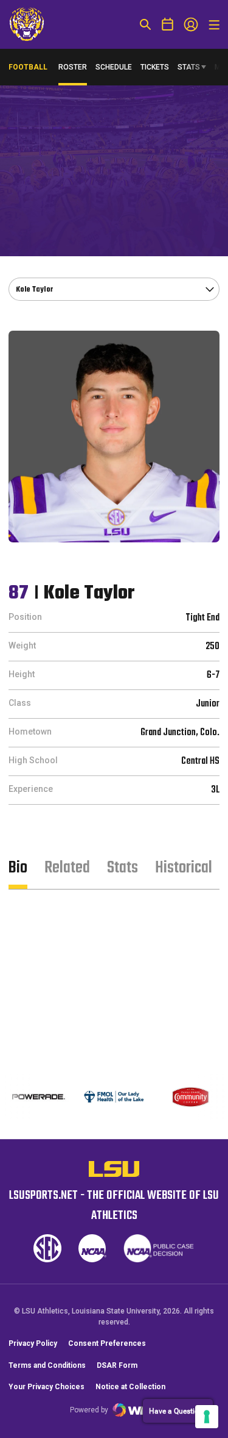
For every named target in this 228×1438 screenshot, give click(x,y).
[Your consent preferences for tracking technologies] (206, 1416)
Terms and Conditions (47, 1365)
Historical (183, 868)
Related (67, 868)
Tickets (154, 67)
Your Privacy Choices (47, 1386)
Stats (189, 67)
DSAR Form (117, 1365)
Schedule (113, 67)
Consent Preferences (107, 1343)
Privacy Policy (33, 1343)
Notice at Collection (130, 1386)
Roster (72, 67)
